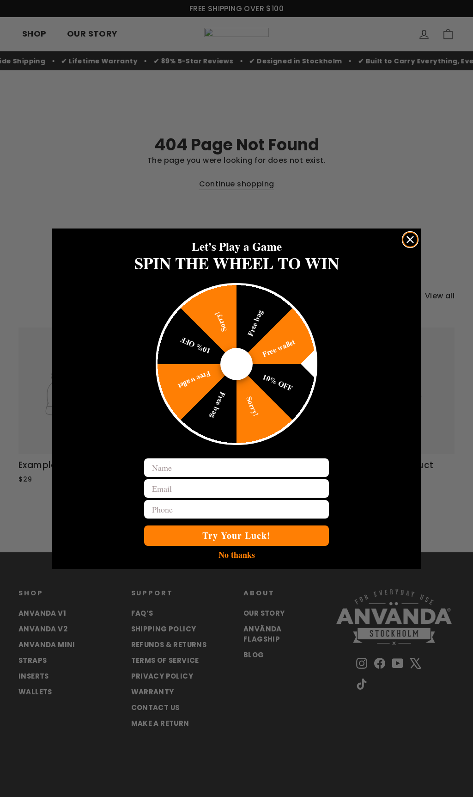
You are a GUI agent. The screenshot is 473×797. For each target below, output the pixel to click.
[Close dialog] (410, 239)
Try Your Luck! (236, 535)
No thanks (236, 554)
